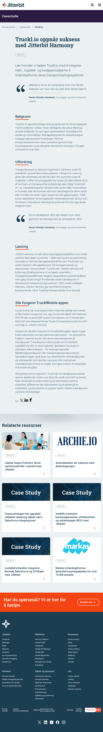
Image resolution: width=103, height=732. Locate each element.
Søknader (5, 649)
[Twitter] (39, 722)
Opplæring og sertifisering (44, 695)
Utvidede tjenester (42, 679)
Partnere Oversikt (8, 676)
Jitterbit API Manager (42, 649)
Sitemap (70, 710)
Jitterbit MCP (39, 652)
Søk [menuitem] (91, 4)
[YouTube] (51, 722)
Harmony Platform (41, 639)
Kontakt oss (86, 602)
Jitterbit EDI (39, 646)
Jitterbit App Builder (42, 655)
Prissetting (39, 665)
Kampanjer (72, 686)
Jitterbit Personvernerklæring (20, 710)
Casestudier (25, 27)
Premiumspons (40, 689)
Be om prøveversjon (9, 655)
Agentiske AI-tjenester (43, 683)
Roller (4, 646)
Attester (71, 659)
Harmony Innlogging (9, 659)
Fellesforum (39, 699)
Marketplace (39, 659)
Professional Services (43, 676)
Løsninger (5, 643)
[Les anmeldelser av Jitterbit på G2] (93, 710)
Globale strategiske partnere (12, 679)
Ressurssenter (8, 27)
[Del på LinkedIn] (26, 400)
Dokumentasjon (41, 692)
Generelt (20, 55)
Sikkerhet (36, 710)
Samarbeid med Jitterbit (11, 683)
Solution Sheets (74, 649)
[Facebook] (57, 722)
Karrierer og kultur (74, 689)
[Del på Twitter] (21, 401)
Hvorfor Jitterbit (73, 676)
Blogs (70, 643)
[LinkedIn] (45, 722)
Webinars (71, 655)
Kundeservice (40, 686)
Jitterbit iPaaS (40, 643)
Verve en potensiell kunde (11, 686)
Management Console (43, 662)
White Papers (73, 652)
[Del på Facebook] (31, 400)
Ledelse (71, 679)
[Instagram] (63, 722)
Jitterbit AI (6, 639)
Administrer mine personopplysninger (47, 710)
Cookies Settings (79, 710)
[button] (99, 5)
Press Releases (74, 683)
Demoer (71, 662)
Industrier (5, 652)
